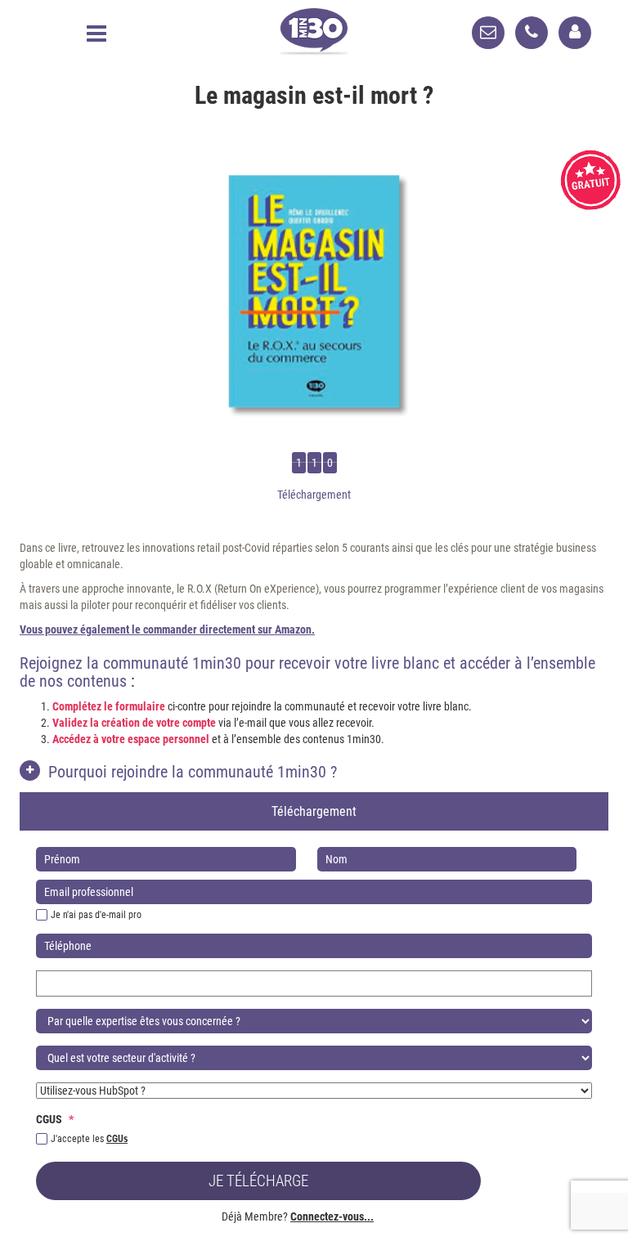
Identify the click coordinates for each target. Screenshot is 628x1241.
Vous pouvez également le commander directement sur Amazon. (167, 629)
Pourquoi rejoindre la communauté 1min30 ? (192, 772)
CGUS (55, 1119)
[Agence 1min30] (314, 28)
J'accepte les (89, 1139)
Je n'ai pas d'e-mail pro (96, 915)
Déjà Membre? (298, 1216)
